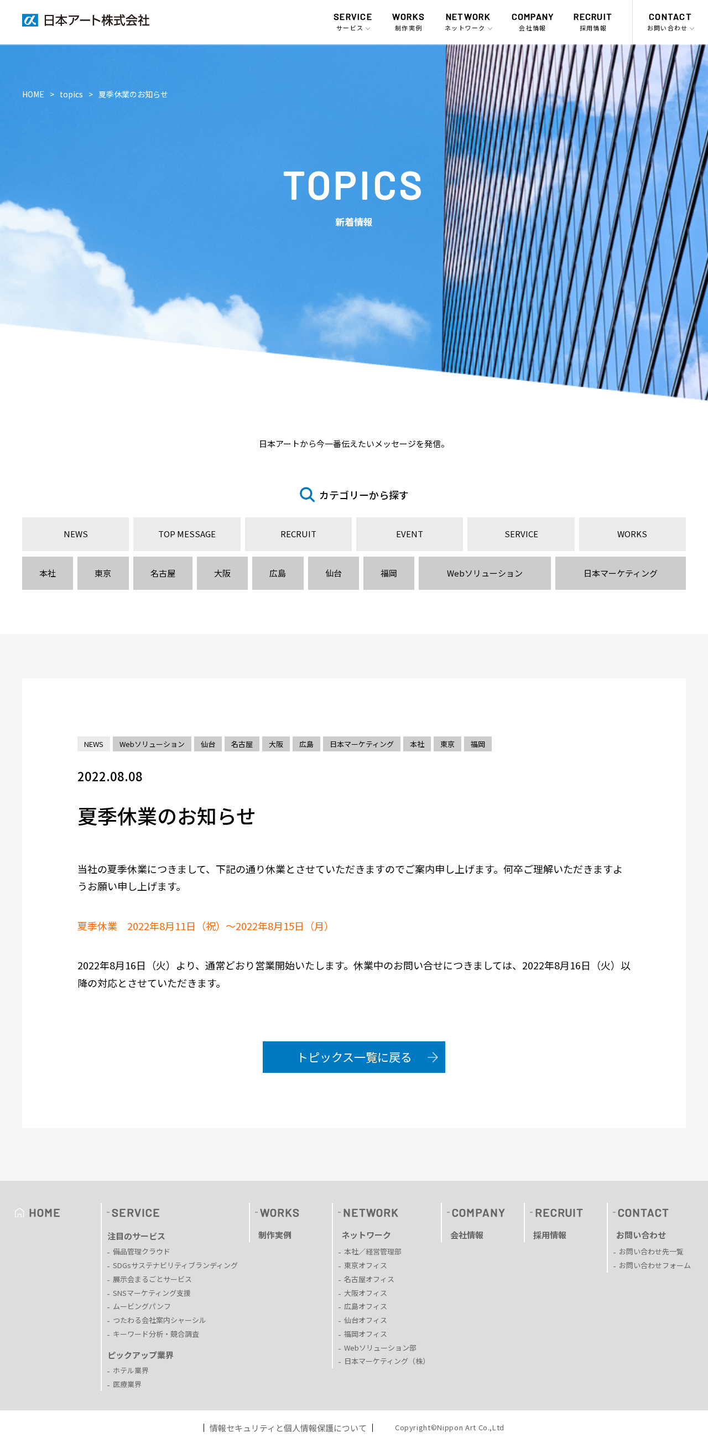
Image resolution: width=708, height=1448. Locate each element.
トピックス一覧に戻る (354, 1057)
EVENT (409, 533)
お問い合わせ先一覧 (651, 1251)
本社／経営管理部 (373, 1251)
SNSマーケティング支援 (152, 1293)
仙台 (333, 573)
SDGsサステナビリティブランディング (175, 1265)
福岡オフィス (365, 1333)
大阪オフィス (365, 1293)
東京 (103, 573)
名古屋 (162, 573)
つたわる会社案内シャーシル (159, 1320)
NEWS (76, 533)
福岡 (389, 573)
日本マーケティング (621, 573)
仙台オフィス (365, 1320)
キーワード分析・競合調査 (156, 1333)
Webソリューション (485, 573)
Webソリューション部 (380, 1347)
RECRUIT (298, 533)
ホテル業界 (131, 1370)
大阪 (222, 573)
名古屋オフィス (369, 1279)
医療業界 (127, 1384)
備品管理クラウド (141, 1251)
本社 (47, 573)
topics (71, 94)
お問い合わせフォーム (655, 1265)
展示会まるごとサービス (152, 1279)
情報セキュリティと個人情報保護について (288, 1428)
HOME (33, 94)
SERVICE (521, 533)
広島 (277, 573)
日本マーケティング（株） (387, 1361)
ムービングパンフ (142, 1306)
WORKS (632, 533)
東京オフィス (365, 1265)
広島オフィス (365, 1306)
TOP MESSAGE (187, 533)
